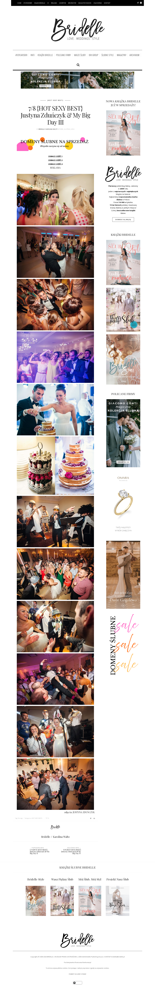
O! (48, 3)
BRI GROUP (93, 55)
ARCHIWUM (134, 55)
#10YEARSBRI (28, 3)
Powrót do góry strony (77, 974)
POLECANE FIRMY (63, 55)
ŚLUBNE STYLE (107, 55)
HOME (19, 3)
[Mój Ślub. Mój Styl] (89, 901)
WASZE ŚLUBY (80, 55)
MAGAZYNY (121, 55)
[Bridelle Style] (36, 901)
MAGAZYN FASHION (84, 3)
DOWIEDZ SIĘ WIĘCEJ (123, 220)
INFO (32, 55)
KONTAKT (107, 3)
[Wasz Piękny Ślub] (62, 901)
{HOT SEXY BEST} (55, 100)
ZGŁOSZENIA (97, 3)
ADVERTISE (62, 3)
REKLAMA (54, 3)
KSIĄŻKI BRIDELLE (39, 3)
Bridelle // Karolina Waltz (48, 129)
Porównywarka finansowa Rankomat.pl (77, 962)
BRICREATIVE (72, 3)
